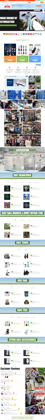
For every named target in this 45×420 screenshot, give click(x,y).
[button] (27, 2)
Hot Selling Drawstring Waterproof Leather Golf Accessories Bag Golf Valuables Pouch (35, 302)
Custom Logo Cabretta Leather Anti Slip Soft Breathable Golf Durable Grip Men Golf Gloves (35, 361)
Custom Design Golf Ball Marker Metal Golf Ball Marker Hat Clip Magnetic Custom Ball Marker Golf (35, 226)
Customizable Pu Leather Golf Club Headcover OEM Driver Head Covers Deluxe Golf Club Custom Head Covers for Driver (10, 58)
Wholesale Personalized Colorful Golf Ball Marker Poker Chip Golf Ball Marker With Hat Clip (16, 226)
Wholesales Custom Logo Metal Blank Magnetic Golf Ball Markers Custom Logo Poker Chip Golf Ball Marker (35, 235)
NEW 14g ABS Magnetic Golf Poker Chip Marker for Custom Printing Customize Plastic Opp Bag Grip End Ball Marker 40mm (16, 235)
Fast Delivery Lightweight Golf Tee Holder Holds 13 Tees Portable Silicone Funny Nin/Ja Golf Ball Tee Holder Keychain (16, 332)
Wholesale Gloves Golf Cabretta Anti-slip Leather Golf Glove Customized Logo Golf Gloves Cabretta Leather (22, 58)
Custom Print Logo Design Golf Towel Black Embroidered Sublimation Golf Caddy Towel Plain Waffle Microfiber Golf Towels (35, 273)
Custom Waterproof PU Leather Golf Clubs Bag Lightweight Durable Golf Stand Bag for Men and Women (35, 58)
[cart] (35, 2)
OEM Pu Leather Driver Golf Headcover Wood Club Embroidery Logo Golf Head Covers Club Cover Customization (35, 189)
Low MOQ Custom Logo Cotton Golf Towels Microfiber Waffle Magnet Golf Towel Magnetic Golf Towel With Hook (35, 256)
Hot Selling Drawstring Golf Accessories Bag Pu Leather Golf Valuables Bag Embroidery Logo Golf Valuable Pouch (35, 294)
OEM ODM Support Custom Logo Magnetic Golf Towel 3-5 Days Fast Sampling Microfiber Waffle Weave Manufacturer (16, 273)
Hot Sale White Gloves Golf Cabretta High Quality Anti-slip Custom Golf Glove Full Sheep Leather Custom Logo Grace (16, 361)
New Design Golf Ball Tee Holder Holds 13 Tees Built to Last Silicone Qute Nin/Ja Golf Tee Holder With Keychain (35, 332)
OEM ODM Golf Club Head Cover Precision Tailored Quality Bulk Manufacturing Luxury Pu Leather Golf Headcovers (16, 205)
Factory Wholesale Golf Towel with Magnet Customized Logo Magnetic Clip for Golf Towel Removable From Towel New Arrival (16, 256)
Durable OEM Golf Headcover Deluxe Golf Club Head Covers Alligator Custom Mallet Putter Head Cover (16, 197)
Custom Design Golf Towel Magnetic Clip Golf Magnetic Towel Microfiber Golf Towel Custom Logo (16, 264)
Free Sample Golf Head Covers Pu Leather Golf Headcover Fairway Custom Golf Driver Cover (35, 197)
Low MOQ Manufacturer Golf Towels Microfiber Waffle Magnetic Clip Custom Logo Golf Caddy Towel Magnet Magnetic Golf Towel (35, 264)
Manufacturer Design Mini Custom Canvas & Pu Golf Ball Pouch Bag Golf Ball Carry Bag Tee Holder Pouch (16, 302)
